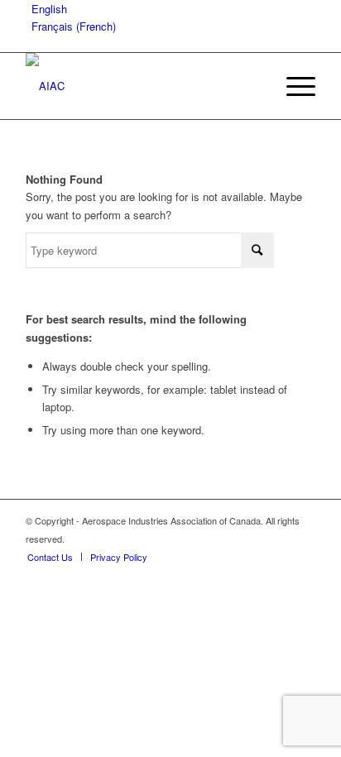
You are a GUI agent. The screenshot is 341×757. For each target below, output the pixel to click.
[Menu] (292, 86)
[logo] (141, 86)
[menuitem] (292, 86)
